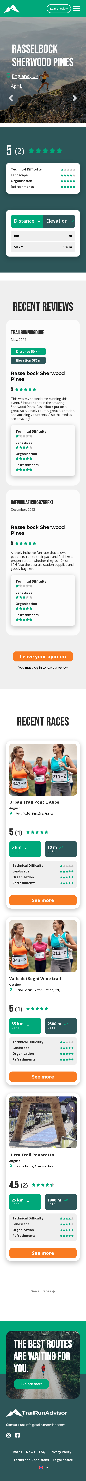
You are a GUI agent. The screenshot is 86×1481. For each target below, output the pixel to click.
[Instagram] (8, 1435)
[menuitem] (44, 1467)
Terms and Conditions (31, 1460)
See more (43, 900)
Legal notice (63, 1460)
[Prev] (24, 98)
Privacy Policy (60, 1452)
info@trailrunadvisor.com (45, 1425)
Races (17, 1452)
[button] (76, 8)
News (30, 1452)
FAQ (42, 1452)
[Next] (61, 98)
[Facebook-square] (17, 1435)
